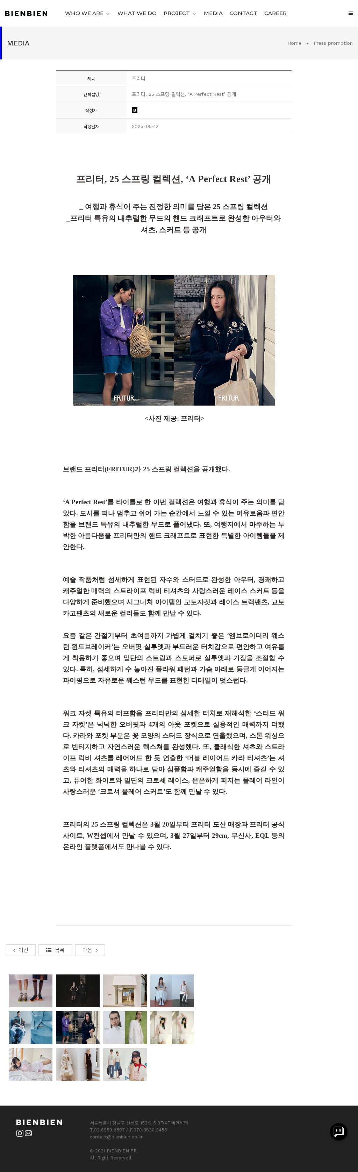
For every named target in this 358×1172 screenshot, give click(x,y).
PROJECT (177, 13)
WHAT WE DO (137, 13)
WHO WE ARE (84, 13)
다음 (87, 950)
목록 (60, 950)
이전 (23, 950)
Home (294, 43)
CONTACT (243, 13)
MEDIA (213, 13)
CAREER (275, 13)
